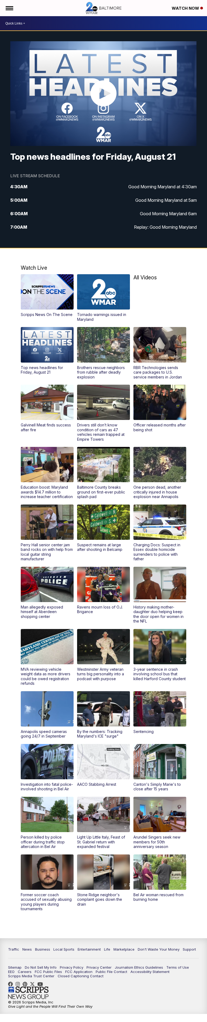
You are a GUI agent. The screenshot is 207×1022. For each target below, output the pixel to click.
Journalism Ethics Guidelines (139, 967)
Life (107, 949)
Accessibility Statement (150, 971)
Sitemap (15, 967)
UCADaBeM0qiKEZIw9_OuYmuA (41, 984)
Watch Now (186, 8)
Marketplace (123, 949)
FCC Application (78, 971)
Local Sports (63, 949)
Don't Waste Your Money (159, 949)
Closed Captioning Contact (81, 976)
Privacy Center (99, 967)
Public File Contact (111, 971)
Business (42, 949)
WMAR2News (26, 984)
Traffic (13, 949)
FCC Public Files (48, 971)
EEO (11, 971)
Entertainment (89, 949)
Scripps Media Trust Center (31, 976)
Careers (25, 971)
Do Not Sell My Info (41, 967)
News (27, 949)
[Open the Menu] (9, 8)
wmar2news (19, 984)
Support (189, 949)
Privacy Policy (71, 967)
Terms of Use (177, 967)
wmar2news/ (12, 984)
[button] (47, 295)
